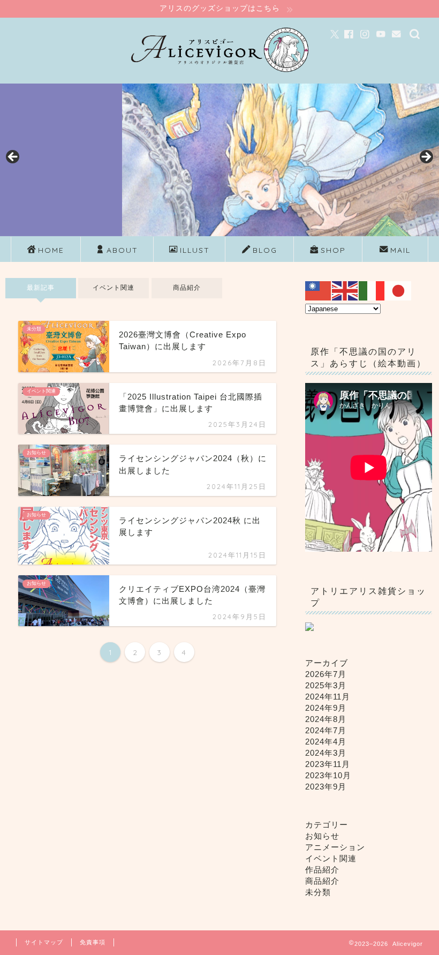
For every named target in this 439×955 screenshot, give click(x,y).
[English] (345, 290)
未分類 (318, 892)
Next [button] (426, 157)
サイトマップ (44, 942)
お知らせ (322, 835)
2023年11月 (327, 764)
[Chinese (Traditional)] (318, 290)
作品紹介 (322, 869)
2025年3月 (325, 685)
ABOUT (122, 250)
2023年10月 (328, 775)
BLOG (265, 250)
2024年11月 (327, 696)
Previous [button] (13, 157)
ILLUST (195, 250)
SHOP (333, 250)
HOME (51, 250)
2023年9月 (325, 786)
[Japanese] (398, 290)
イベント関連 (114, 287)
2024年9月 (325, 707)
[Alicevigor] (219, 75)
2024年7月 (325, 730)
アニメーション (335, 847)
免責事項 (92, 942)
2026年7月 (325, 674)
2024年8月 (325, 719)
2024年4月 (325, 741)
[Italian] (372, 290)
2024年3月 (325, 752)
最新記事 (41, 287)
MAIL (400, 250)
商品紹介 (187, 287)
